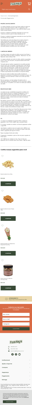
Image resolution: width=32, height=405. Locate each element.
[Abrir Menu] (2, 4)
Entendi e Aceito (9, 401)
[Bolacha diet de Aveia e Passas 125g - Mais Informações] (8, 198)
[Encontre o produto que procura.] (29, 9)
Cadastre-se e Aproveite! (16, 307)
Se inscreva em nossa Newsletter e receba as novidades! (16, 309)
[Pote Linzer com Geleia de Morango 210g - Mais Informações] (8, 268)
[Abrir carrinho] (29, 4)
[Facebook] (12, 355)
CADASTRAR (16, 328)
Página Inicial (4, 15)
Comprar (8, 183)
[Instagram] (16, 355)
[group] (16, 299)
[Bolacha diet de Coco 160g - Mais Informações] (8, 163)
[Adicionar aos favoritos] (2, 156)
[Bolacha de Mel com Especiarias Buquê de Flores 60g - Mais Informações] (8, 233)
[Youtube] (19, 355)
